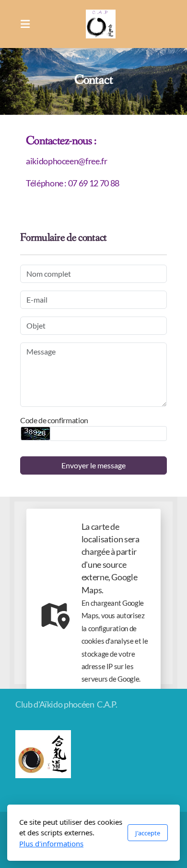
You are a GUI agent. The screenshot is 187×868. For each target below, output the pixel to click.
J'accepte (147, 833)
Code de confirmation (54, 420)
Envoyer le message (93, 465)
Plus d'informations (51, 843)
